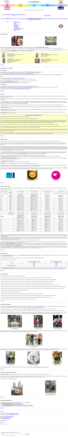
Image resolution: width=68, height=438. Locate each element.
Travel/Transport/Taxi (5, 417)
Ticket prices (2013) (17, 25)
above (11, 310)
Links (15, 30)
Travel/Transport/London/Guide (22, 103)
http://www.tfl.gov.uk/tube (17, 403)
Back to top (2, 64)
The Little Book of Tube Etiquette (46, 59)
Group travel (16, 26)
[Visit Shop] (14, 15)
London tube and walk (44, 53)
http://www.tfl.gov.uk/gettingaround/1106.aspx (17, 78)
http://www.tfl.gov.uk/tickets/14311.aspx (60, 268)
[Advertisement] (34, 12)
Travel (28, 18)
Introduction (16, 21)
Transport (31, 18)
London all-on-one (10, 53)
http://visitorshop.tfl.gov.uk (33, 118)
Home (5, 420)
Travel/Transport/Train (7, 418)
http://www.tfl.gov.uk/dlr (13, 378)
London (34, 18)
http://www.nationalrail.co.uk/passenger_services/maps (9, 81)
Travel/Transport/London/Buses (13, 413)
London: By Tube (10, 58)
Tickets (15, 23)
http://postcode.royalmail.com (29, 73)
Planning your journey (17, 22)
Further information (17, 29)
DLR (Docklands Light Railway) (19, 28)
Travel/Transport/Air (11, 416)
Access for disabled (17, 27)
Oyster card (15, 24)
